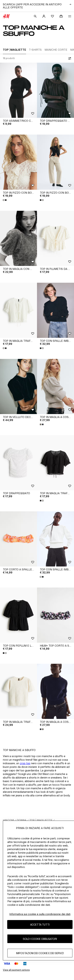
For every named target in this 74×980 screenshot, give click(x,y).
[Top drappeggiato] (18, 462)
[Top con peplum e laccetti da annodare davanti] (18, 615)
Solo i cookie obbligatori (40, 938)
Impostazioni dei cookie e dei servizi (40, 953)
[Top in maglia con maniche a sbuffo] (18, 238)
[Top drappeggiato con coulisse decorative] (55, 90)
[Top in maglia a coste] (55, 386)
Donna (21, 820)
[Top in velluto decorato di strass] (18, 386)
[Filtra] (69, 58)
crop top (25, 763)
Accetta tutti (40, 924)
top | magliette (40, 820)
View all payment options (16, 970)
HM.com (8, 820)
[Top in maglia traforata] (18, 310)
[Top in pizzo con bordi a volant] (18, 162)
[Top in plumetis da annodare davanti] (55, 238)
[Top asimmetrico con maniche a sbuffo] (18, 90)
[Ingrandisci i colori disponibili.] (5, 200)
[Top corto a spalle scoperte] (18, 538)
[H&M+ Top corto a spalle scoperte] (55, 615)
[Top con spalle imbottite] (55, 310)
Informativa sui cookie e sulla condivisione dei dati (39, 914)
